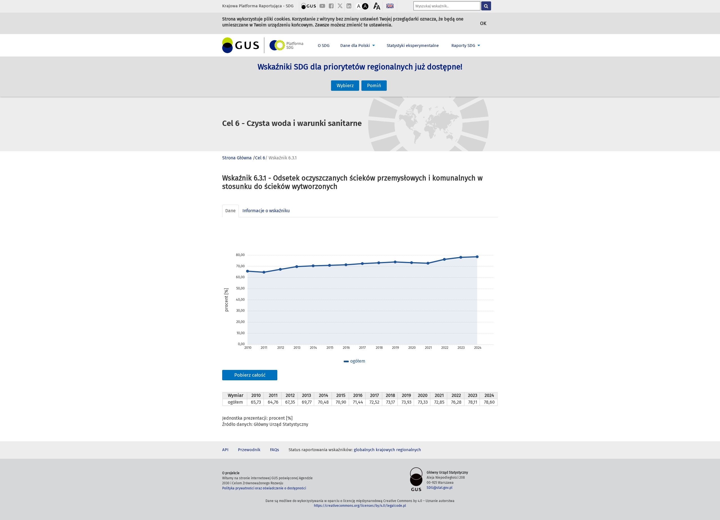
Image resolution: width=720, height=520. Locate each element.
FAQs (274, 449)
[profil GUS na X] (340, 6)
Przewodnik (249, 449)
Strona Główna (237, 157)
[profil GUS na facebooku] (331, 6)
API (225, 449)
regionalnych (408, 449)
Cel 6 (260, 157)
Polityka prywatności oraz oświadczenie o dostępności (264, 488)
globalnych (364, 449)
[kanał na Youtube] (322, 6)
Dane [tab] (230, 210)
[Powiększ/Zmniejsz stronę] (376, 6)
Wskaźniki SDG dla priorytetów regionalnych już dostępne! (360, 66)
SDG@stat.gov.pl (440, 488)
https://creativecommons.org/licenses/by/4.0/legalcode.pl (360, 506)
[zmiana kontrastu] (359, 5)
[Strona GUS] (308, 5)
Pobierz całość (250, 375)
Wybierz (345, 86)
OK (483, 23)
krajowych (385, 449)
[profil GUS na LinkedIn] (348, 6)
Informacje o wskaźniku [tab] (266, 210)
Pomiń (374, 86)
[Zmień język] (389, 5)
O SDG (323, 45)
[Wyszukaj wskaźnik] (486, 5)
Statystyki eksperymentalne (413, 45)
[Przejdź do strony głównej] (263, 45)
